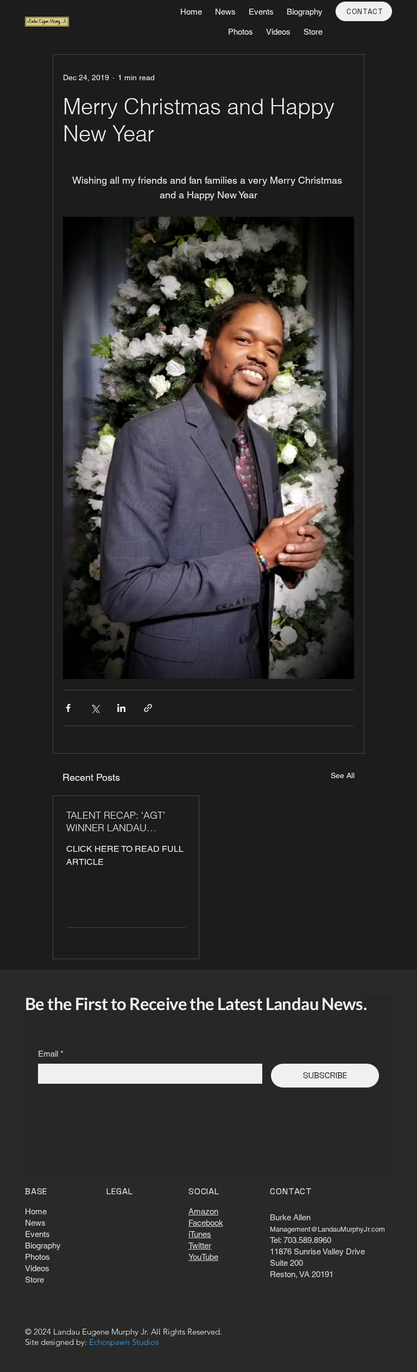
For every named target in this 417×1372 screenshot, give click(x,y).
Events (37, 1234)
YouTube (203, 1256)
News (35, 1222)
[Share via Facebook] (68, 708)
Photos (37, 1256)
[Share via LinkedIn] (121, 708)
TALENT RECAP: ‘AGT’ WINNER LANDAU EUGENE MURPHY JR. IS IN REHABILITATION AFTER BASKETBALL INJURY (122, 821)
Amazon (203, 1211)
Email (51, 1053)
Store (34, 1279)
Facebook (205, 1222)
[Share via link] (148, 708)
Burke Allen (290, 1217)
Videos (37, 1268)
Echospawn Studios (124, 1342)
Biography (43, 1245)
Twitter (199, 1245)
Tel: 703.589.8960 (300, 1240)
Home (36, 1211)
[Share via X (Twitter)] (95, 708)
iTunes (199, 1234)
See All (343, 775)
